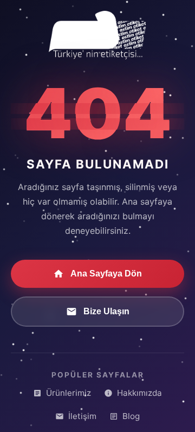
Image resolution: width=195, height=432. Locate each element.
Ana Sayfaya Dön (106, 273)
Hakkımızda (139, 393)
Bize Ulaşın (106, 311)
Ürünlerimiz (68, 393)
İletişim (82, 416)
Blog (131, 416)
